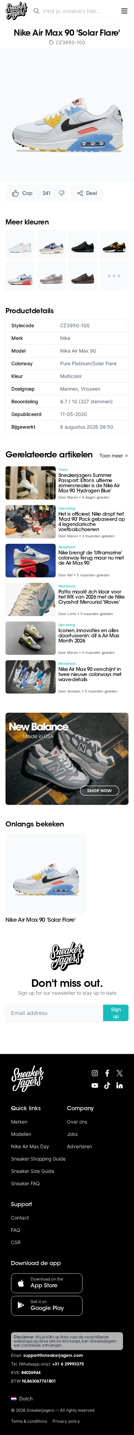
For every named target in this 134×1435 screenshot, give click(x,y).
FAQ (15, 1230)
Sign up (116, 1012)
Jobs (72, 1134)
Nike (65, 338)
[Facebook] (107, 1073)
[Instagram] (94, 1073)
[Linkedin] (119, 1085)
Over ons (77, 1122)
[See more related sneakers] (114, 276)
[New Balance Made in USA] (67, 759)
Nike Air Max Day (30, 1146)
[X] (119, 1073)
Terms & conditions (29, 1421)
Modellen (21, 1134)
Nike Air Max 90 (78, 351)
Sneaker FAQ (25, 1183)
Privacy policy (66, 1421)
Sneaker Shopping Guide (38, 1159)
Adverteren (79, 1146)
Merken (19, 1122)
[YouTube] (94, 1085)
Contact (20, 1218)
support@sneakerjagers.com (53, 1356)
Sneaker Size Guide (32, 1171)
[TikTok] (107, 1085)
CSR (16, 1242)
